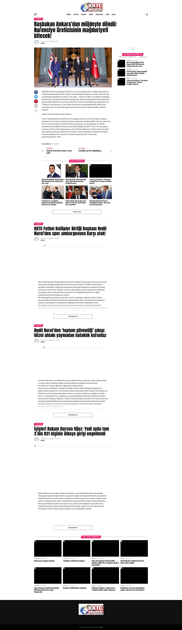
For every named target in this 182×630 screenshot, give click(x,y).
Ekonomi (83, 14)
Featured (56, 144)
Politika (76, 14)
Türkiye (91, 14)
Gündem (68, 14)
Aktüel (114, 14)
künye (101, 627)
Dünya (107, 14)
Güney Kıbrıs (99, 14)
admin (43, 43)
